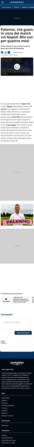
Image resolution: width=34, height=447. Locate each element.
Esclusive (4, 408)
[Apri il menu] (3, 2)
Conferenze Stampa (8, 405)
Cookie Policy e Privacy (9, 440)
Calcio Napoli (6, 7)
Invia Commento (23, 333)
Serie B (16, 7)
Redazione (5, 425)
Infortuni (4, 400)
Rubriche (4, 410)
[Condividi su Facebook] (5, 52)
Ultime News (6, 398)
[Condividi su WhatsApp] (2, 52)
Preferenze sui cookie (8, 443)
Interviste (5, 403)
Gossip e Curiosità (7, 416)
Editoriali (4, 413)
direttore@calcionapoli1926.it (20, 386)
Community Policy (7, 438)
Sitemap (4, 435)
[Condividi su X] (9, 52)
